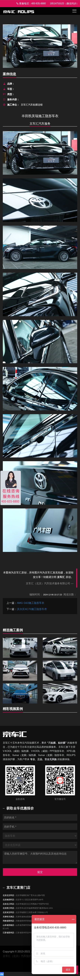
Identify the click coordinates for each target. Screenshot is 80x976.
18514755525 (57, 3)
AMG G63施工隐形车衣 (30, 602)
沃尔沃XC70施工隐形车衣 (32, 609)
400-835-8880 (38, 3)
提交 (40, 871)
